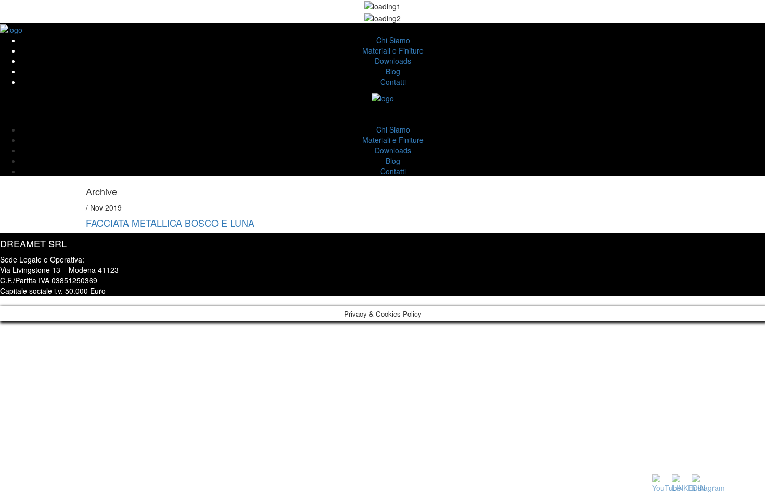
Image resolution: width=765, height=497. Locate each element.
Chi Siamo (393, 40)
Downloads (393, 61)
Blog (393, 71)
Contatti (393, 81)
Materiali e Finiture (393, 50)
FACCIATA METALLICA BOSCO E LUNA (170, 222)
